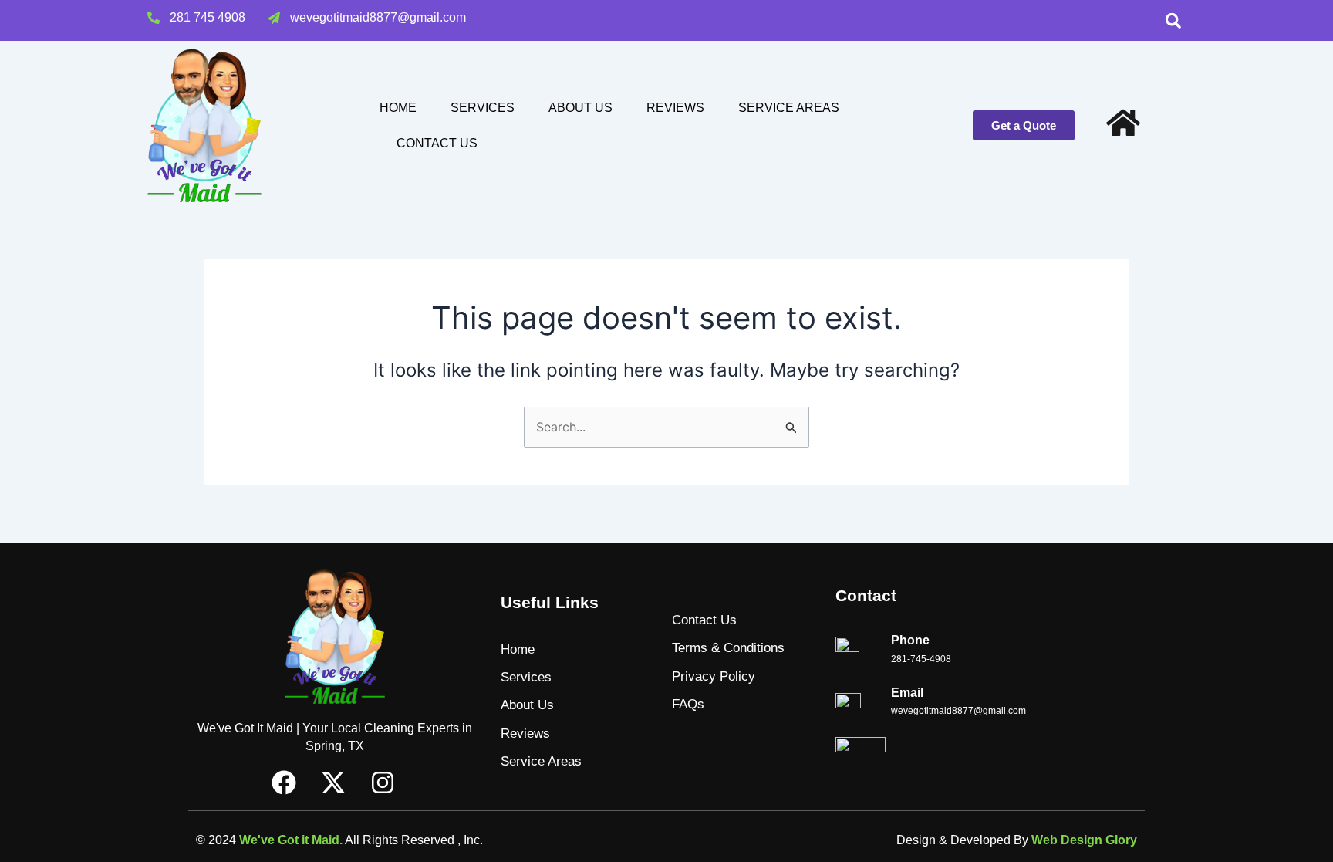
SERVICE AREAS (788, 107)
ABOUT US (580, 107)
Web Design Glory (1084, 840)
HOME (398, 107)
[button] (1173, 20)
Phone (910, 640)
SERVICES (483, 107)
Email (907, 692)
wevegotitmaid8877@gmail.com (958, 710)
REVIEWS (675, 107)
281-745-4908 (921, 659)
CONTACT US (437, 143)
